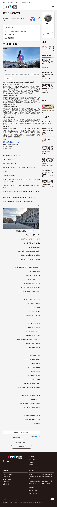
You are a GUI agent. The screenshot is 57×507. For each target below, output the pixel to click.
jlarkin (43, 48)
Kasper (46, 175)
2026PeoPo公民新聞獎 (48, 111)
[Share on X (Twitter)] (10, 44)
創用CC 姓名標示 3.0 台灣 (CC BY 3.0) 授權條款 (11, 38)
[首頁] (10, 7)
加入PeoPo (11, 2)
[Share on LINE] (13, 44)
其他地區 (10, 28)
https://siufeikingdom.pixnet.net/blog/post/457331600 (19, 201)
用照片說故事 (33, 483)
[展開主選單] (52, 7)
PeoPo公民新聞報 (7, 474)
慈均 (49, 49)
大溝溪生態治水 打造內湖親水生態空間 (47, 130)
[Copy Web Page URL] (15, 44)
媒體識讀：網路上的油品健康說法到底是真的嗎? (47, 182)
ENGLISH (17, 2)
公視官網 (23, 2)
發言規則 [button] (38, 437)
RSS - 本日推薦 (32, 493)
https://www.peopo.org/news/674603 (13, 142)
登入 (5, 2)
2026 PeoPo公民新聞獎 (35, 477)
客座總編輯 (6, 484)
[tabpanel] (21, 443)
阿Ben (48, 23)
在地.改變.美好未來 (47, 481)
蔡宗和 (46, 165)
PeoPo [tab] (17, 437)
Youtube (8, 461)
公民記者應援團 (7, 479)
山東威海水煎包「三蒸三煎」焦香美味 (47, 62)
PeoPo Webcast (7, 476)
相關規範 (31, 462)
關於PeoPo (32, 459)
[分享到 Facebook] (7, 44)
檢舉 (38, 19)
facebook (3, 461)
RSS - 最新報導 (32, 491)
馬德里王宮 (11, 34)
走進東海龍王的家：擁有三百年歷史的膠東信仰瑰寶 (47, 86)
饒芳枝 (46, 186)
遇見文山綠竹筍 (47, 139)
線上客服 (29, 2)
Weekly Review (33, 467)
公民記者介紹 (6, 481)
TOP (52, 499)
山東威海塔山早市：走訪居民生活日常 (47, 74)
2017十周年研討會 (47, 476)
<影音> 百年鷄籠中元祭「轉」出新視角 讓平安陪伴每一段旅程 (48, 160)
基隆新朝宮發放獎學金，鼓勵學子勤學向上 (47, 172)
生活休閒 (17, 31)
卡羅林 (46, 123)
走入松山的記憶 (47, 122)
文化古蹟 (10, 31)
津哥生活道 (47, 151)
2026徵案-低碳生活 (47, 474)
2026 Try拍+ (32, 474)
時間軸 (31, 464)
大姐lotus (46, 49)
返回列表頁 (21, 446)
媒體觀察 (23, 31)
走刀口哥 (53, 49)
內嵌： (5, 70)
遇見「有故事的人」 (47, 483)
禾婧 (45, 134)
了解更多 (48, 33)
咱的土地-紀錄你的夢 (35, 481)
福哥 (45, 141)
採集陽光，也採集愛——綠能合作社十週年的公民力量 (47, 148)
